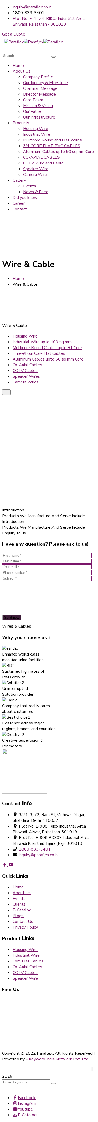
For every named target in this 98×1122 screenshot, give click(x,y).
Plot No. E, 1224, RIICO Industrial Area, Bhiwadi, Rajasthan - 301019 (49, 21)
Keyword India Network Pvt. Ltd (58, 1059)
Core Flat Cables (28, 961)
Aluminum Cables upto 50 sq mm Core (48, 359)
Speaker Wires (26, 376)
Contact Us (23, 921)
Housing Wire (25, 336)
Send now (11, 617)
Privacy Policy (25, 927)
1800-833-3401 (35, 849)
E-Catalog (22, 910)
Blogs (18, 916)
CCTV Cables (25, 371)
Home (18, 278)
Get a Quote (13, 34)
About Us (22, 893)
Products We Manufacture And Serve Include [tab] (43, 516)
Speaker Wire (25, 978)
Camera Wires (26, 382)
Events (19, 898)
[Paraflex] (14, 42)
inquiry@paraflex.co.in (32, 7)
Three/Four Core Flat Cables (39, 353)
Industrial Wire (26, 955)
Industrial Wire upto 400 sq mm (42, 342)
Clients (19, 904)
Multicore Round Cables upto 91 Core (47, 348)
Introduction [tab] (13, 510)
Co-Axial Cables (27, 365)
